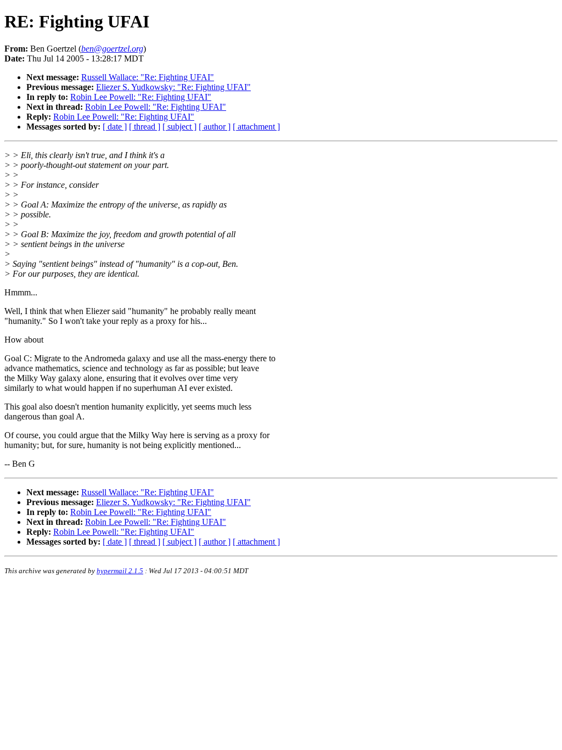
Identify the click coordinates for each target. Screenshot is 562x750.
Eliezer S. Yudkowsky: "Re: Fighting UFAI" (173, 87)
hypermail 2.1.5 (120, 571)
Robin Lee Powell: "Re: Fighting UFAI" (140, 97)
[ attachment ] (256, 126)
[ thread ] (144, 126)
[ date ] (115, 126)
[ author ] (215, 126)
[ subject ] (179, 126)
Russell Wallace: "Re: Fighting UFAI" (147, 77)
